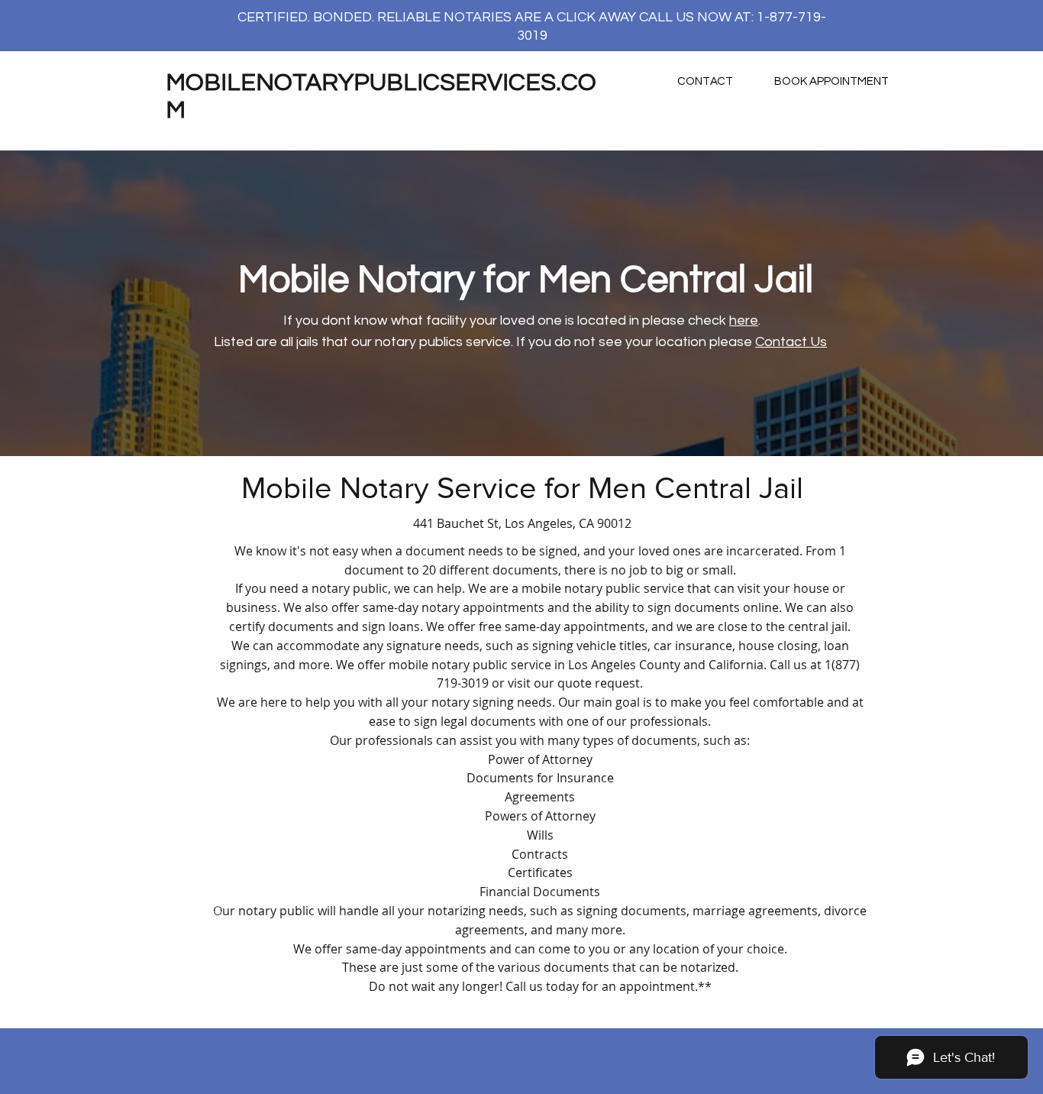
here (743, 320)
